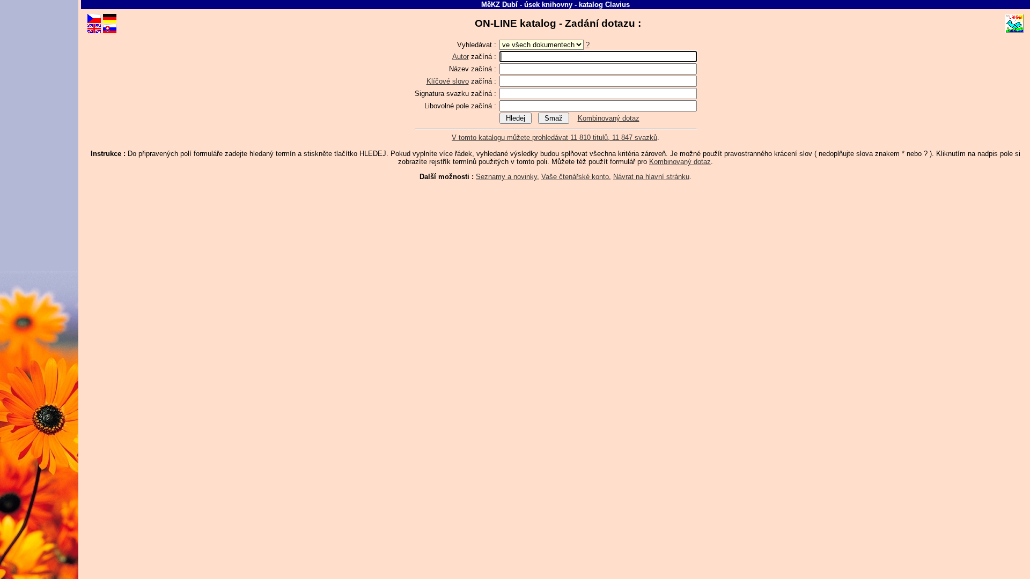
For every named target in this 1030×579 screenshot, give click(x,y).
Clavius (617, 5)
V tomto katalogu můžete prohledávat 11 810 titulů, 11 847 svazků (554, 137)
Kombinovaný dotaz (608, 118)
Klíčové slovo (447, 81)
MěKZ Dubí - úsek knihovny (526, 5)
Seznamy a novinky (506, 177)
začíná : (475, 57)
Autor (460, 57)
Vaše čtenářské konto (575, 177)
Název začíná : (473, 69)
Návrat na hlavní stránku (651, 177)
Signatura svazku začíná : (456, 94)
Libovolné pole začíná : (461, 106)
